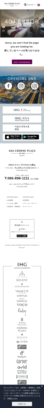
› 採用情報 (25, 200)
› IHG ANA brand (28, 197)
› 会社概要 (9, 200)
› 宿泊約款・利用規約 (13, 206)
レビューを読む (22, 236)
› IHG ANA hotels (12, 197)
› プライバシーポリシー (30, 203)
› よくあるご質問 (11, 203)
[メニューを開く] (39, 4)
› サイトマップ (27, 206)
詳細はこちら (12, 398)
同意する (22, 404)
